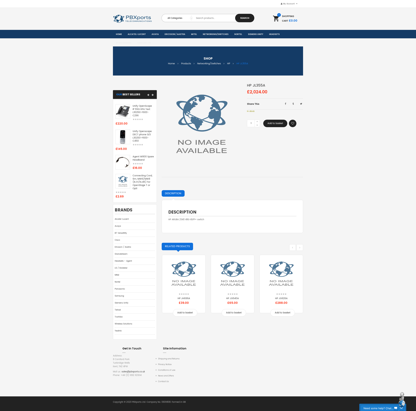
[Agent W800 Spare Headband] (123, 162)
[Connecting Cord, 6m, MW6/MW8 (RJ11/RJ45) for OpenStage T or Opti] (123, 181)
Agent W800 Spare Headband (143, 158)
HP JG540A (232, 298)
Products (186, 63)
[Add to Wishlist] (292, 123)
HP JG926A (281, 298)
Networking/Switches (209, 63)
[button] (148, 95)
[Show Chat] (396, 408)
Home (171, 63)
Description (173, 193)
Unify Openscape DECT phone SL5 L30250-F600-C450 (142, 136)
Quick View (184, 289)
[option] (183, 288)
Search (244, 18)
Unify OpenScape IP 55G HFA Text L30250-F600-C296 (142, 110)
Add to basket (275, 123)
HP (228, 63)
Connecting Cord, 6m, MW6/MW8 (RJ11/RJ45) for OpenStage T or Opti (142, 182)
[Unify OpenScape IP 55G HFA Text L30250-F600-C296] (123, 111)
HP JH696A (184, 298)
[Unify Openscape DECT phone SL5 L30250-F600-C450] (123, 137)
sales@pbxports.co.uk (133, 371)
